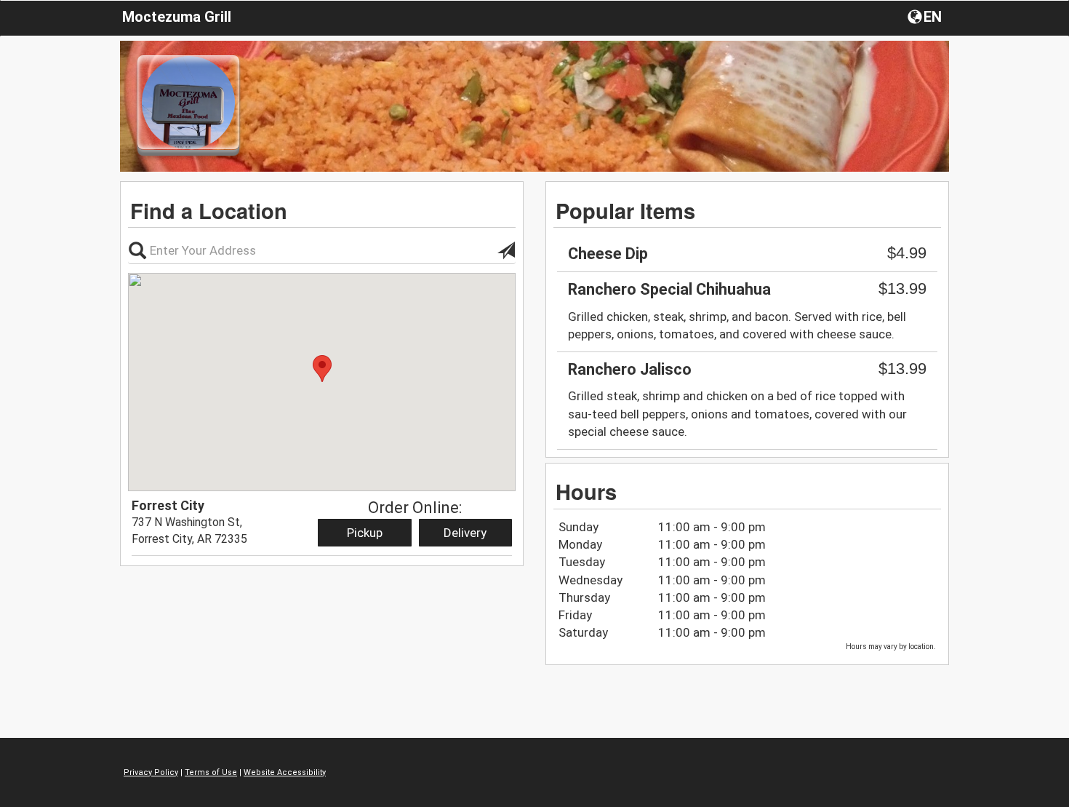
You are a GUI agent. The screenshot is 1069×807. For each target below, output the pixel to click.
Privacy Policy (151, 772)
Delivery (465, 532)
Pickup (365, 532)
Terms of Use (211, 772)
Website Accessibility (285, 772)
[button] (926, 16)
